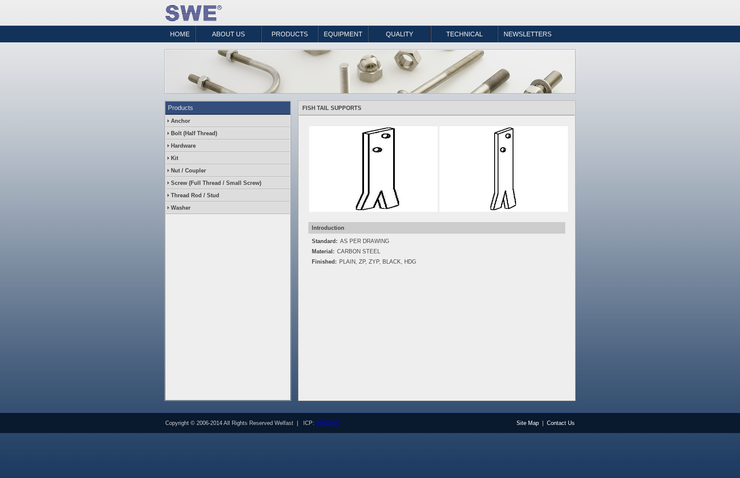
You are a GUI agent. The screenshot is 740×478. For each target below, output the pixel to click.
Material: (323, 251)
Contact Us (561, 423)
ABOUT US (228, 34)
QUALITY (399, 34)
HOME (180, 34)
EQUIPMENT (343, 34)
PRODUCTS (290, 34)
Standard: (324, 241)
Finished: (324, 261)
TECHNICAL (464, 34)
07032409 (328, 423)
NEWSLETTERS (528, 34)
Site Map (527, 423)
